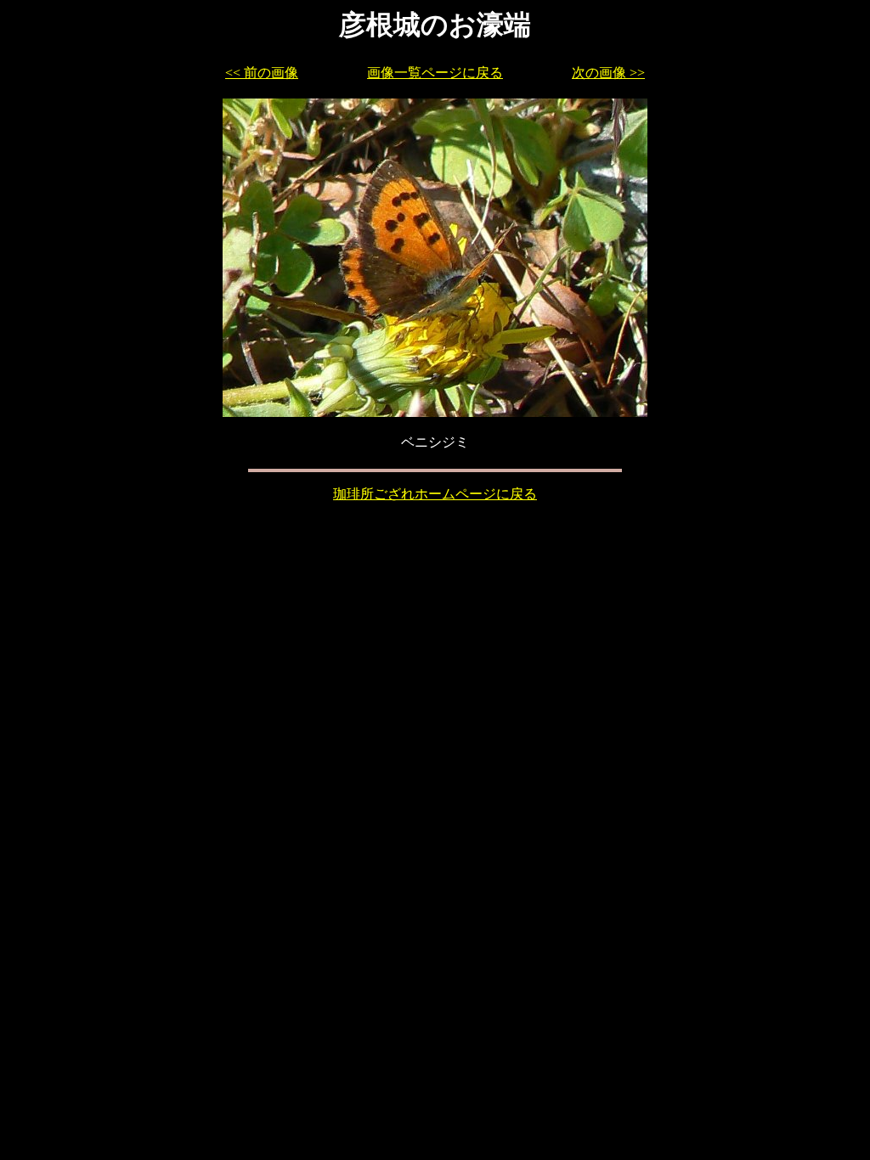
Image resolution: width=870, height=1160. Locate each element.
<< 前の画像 (261, 72)
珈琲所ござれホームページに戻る (435, 494)
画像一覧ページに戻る (435, 72)
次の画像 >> (608, 72)
